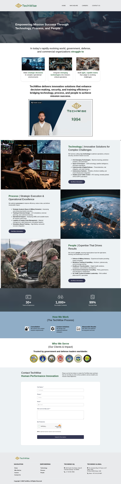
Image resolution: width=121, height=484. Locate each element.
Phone (39, 394)
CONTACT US (96, 5)
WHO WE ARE (74, 5)
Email (39, 401)
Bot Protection (41, 422)
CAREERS (85, 5)
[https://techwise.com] (35, 5)
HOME (64, 5)
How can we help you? (43, 408)
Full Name (40, 387)
